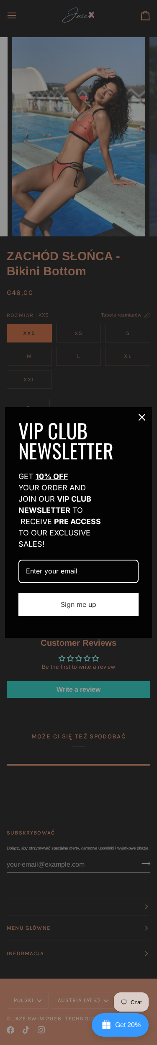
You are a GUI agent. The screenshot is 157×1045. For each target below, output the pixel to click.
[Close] (142, 417)
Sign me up (78, 604)
